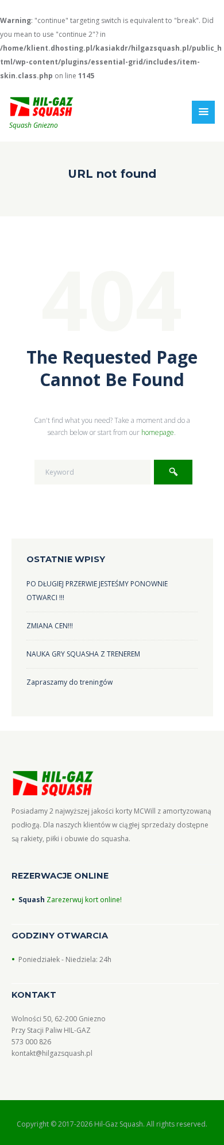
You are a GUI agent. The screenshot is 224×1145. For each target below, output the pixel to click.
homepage (157, 432)
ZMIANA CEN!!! (49, 626)
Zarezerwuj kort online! (83, 899)
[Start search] (173, 472)
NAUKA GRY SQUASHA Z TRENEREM (83, 654)
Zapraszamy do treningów (69, 682)
